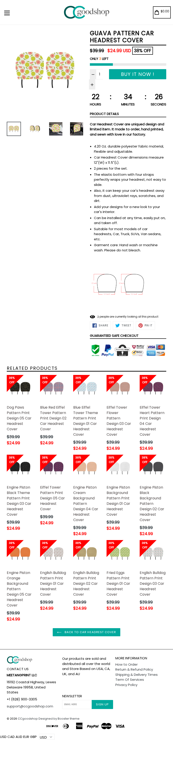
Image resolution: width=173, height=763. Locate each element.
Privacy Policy (126, 684)
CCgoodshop (28, 718)
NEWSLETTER (72, 696)
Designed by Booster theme (59, 718)
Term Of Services (129, 679)
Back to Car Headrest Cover (90, 632)
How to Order (126, 664)
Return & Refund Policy (134, 669)
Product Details (104, 113)
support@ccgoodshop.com (30, 706)
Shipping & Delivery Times (136, 674)
